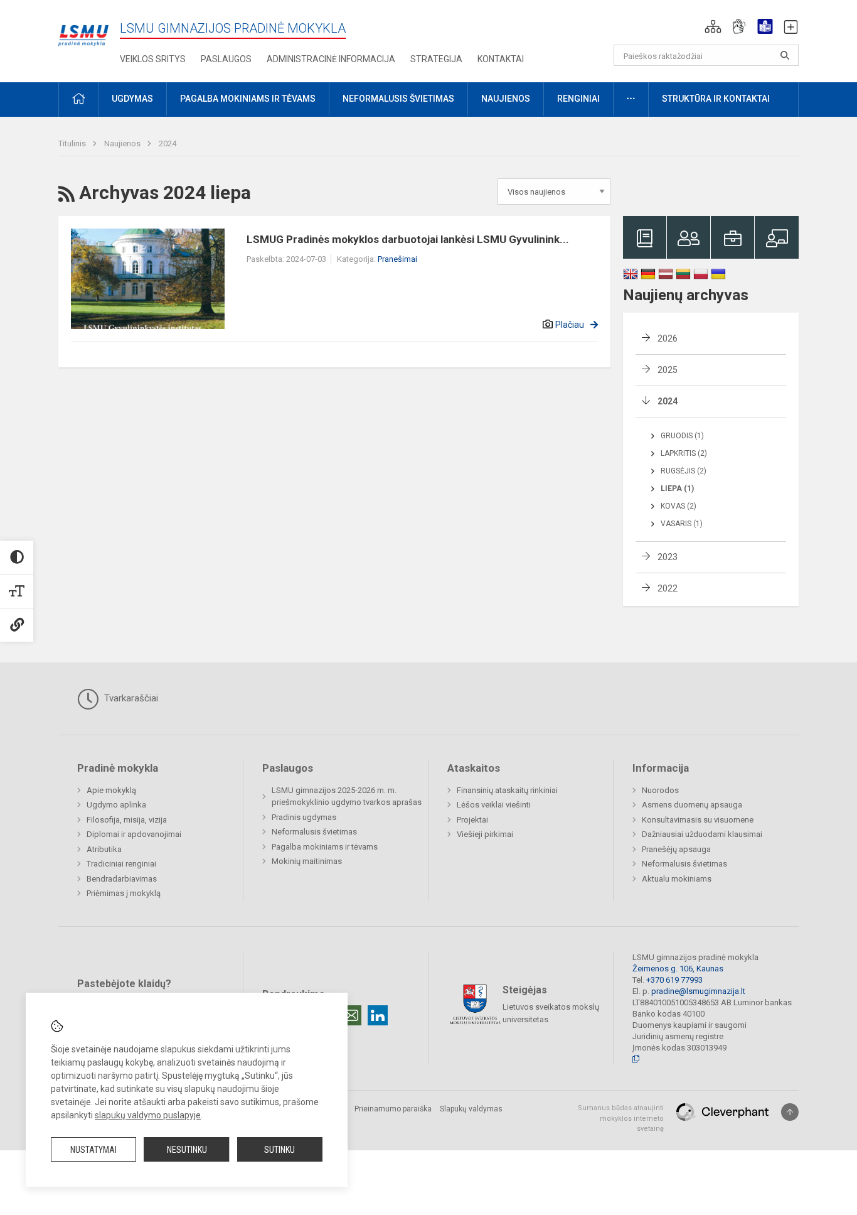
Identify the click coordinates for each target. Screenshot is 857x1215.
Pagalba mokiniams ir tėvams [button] (248, 99)
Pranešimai (397, 259)
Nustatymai (93, 1150)
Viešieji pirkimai (485, 834)
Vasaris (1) (682, 523)
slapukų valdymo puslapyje (148, 1115)
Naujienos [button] (505, 99)
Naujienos (123, 143)
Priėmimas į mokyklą (124, 893)
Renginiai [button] (578, 99)
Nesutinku (187, 1150)
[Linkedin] (378, 1015)
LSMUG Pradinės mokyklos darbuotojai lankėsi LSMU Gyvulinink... (408, 239)
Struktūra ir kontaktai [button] (716, 99)
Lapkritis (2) (684, 453)
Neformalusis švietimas (314, 831)
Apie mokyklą (111, 790)
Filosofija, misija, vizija (127, 819)
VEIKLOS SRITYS (153, 59)
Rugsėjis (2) (683, 471)
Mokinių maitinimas (307, 861)
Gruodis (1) (682, 435)
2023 (667, 557)
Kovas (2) (678, 506)
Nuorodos (660, 790)
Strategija (436, 59)
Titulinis (73, 143)
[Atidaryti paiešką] (784, 55)
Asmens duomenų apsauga (692, 804)
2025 (667, 370)
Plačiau (569, 325)
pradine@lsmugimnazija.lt (698, 991)
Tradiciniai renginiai (121, 863)
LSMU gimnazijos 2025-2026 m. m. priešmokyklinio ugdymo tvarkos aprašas (347, 796)
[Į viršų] (790, 1112)
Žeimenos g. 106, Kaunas (677, 968)
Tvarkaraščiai (130, 698)
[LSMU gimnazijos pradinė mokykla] (83, 29)
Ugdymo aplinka (116, 804)
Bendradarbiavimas (122, 878)
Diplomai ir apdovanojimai (134, 834)
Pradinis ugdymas (304, 817)
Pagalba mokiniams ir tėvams (325, 846)
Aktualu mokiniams (676, 878)
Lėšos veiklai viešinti (494, 804)
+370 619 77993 (674, 980)
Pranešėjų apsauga (676, 849)
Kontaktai (500, 59)
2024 (167, 143)
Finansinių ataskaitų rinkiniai (507, 790)
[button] (713, 26)
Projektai (472, 819)
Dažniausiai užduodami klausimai (702, 834)
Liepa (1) (677, 488)
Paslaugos (226, 59)
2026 (667, 338)
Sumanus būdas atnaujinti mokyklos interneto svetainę (621, 1118)
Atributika (104, 849)
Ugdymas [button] (132, 99)
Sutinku (279, 1150)
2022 (667, 588)
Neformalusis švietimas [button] (398, 99)
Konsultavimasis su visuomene (697, 819)
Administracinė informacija (331, 59)
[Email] (351, 1015)
